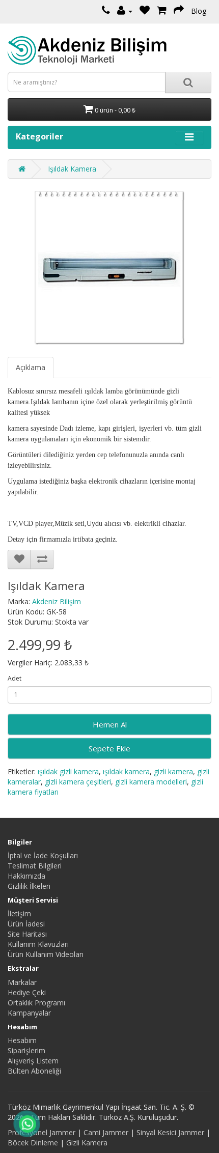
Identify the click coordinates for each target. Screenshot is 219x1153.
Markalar (22, 982)
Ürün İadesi (26, 924)
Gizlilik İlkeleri (29, 886)
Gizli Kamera (86, 1142)
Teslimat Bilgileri (35, 865)
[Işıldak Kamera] (109, 268)
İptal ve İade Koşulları (43, 855)
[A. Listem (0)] (145, 11)
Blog (198, 11)
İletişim (19, 913)
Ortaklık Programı (36, 1002)
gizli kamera (173, 771)
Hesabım (22, 1040)
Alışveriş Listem (33, 1060)
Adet (14, 678)
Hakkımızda (26, 876)
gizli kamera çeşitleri (78, 781)
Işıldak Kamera (72, 169)
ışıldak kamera (126, 771)
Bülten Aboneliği (34, 1071)
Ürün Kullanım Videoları (46, 954)
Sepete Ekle (109, 748)
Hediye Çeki (27, 992)
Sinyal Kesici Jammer (170, 1132)
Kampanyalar (29, 1013)
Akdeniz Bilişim (56, 601)
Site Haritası (27, 934)
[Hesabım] (124, 11)
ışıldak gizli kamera (68, 771)
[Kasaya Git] (179, 11)
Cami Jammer (106, 1132)
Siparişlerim (26, 1050)
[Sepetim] (162, 11)
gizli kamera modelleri (151, 781)
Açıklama (30, 367)
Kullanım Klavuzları (38, 944)
